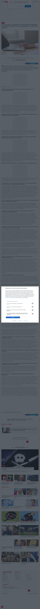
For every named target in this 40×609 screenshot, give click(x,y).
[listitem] (20, 301)
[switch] (32, 303)
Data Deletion (14, 320)
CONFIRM (13, 317)
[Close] (37, 288)
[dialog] (20, 304)
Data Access (20, 320)
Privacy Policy (25, 320)
